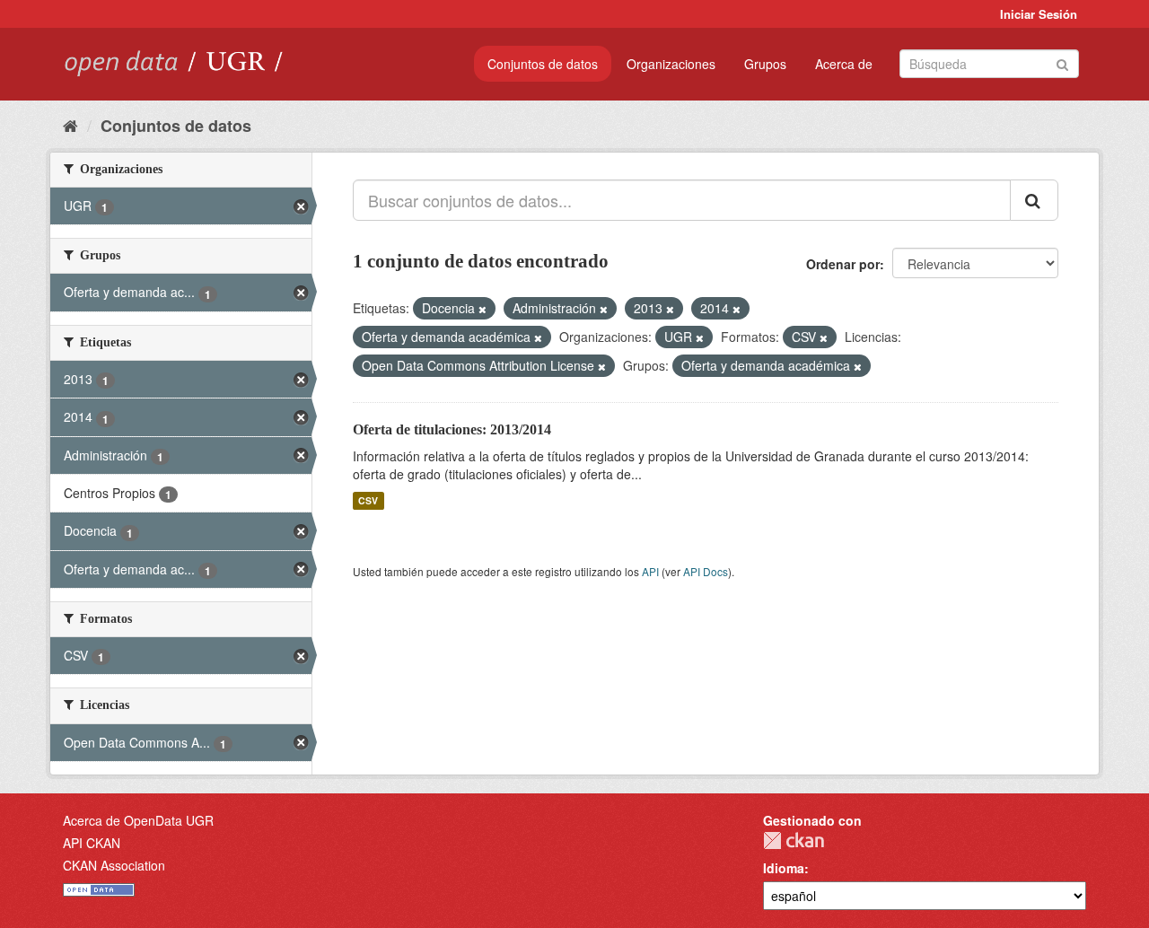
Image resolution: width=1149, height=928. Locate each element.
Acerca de (844, 64)
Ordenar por (843, 264)
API (650, 571)
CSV (368, 500)
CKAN (793, 840)
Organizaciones (671, 64)
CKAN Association (114, 865)
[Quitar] (482, 309)
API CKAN (91, 843)
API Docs (705, 571)
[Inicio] (70, 124)
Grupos (765, 64)
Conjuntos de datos (542, 64)
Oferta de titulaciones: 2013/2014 (452, 429)
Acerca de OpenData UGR (138, 820)
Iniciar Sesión (1038, 13)
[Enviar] (1062, 62)
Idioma (783, 868)
